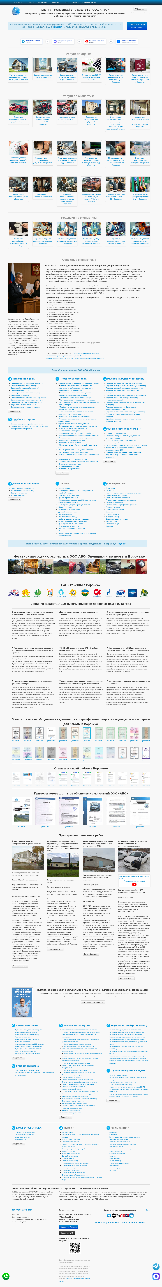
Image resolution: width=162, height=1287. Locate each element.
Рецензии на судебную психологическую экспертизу (126, 395)
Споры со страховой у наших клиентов (121, 440)
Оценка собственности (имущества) (25, 388)
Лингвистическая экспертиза (69, 430)
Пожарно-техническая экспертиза (71, 440)
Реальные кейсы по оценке (116, 495)
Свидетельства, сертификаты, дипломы (121, 504)
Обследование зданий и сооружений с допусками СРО (80, 1091)
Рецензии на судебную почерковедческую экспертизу (127, 1037)
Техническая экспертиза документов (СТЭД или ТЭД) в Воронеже (67, 160)
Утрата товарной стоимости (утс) (119, 443)
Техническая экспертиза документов (72, 428)
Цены (66, 2)
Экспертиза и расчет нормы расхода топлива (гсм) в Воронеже (140, 196)
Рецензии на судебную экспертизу (125, 378)
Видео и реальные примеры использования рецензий (127, 1058)
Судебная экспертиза (23, 419)
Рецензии (55, 2)
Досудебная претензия (20, 493)
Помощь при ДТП (113, 514)
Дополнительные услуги (25, 483)
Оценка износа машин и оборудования (73, 423)
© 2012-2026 (27, 1210)
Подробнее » (15, 411)
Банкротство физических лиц (22, 490)
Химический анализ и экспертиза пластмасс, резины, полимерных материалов (75, 412)
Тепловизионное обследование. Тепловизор (77, 400)
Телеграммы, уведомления (69, 509)
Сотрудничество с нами (115, 509)
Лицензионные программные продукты (121, 500)
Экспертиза (42, 2)
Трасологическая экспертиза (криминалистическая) (78, 454)
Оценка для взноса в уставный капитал (26, 402)
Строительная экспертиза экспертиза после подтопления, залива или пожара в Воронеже (140, 122)
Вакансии (109, 512)
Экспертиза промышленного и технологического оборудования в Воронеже (67, 199)
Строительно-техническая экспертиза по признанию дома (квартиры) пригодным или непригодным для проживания (75, 387)
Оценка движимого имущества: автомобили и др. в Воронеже (67, 77)
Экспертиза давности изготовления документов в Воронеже (42, 160)
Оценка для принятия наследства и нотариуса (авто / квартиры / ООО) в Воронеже (140, 78)
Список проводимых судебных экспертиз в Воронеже (66, 355)
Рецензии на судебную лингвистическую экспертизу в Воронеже (140, 241)
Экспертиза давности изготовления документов (76, 438)
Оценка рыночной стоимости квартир (25, 392)
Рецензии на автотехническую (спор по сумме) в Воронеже (116, 241)
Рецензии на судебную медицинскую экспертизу (125, 388)
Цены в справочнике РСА (68, 497)
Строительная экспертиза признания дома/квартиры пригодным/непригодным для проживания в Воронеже (115, 123)
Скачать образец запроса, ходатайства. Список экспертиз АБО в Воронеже (75, 358)
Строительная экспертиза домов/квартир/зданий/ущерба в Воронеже (91, 120)
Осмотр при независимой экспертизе (72, 521)
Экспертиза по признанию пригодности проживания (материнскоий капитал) (74, 393)
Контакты (75, 2)
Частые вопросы (64, 488)
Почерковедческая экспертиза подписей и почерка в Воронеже (18, 159)
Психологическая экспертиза (69, 464)
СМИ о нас (110, 490)
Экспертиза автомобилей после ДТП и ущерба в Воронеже (18, 119)
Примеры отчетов (65, 514)
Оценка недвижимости (20, 390)
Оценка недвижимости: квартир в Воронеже (43, 76)
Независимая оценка (23, 378)
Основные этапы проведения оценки (25, 407)
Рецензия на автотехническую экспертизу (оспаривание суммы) (122, 398)
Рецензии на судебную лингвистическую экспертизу (126, 385)
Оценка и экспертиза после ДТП (124, 428)
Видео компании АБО (114, 502)
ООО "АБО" (16, 1210)
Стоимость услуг (112, 523)
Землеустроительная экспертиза (71, 457)
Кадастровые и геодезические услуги (72, 459)
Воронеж (140, 8)
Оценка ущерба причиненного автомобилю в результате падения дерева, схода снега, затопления (123, 454)
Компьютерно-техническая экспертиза (73, 452)
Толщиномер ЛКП (18, 495)
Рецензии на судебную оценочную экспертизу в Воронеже (42, 241)
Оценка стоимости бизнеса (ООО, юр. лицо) (28, 397)
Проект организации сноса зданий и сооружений (77, 449)
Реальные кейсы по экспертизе (118, 497)
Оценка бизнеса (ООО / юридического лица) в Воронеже (91, 77)
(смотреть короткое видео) (134, 878)
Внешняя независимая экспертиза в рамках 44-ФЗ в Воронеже (115, 196)
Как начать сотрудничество (92, 1002)
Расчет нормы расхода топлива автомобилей (76, 433)
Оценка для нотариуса (20, 395)
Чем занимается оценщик (68, 526)
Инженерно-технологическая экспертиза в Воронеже (140, 160)
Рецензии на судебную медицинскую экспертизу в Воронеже (67, 241)
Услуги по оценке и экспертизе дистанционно (123, 493)
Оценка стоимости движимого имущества (27, 383)
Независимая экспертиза (73, 378)
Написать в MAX (67, 1233)
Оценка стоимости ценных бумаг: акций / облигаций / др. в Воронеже (115, 78)
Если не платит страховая (116, 433)
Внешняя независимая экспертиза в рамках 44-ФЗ (78, 461)
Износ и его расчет (65, 507)
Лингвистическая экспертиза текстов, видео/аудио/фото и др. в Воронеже (91, 161)
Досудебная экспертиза (67, 512)
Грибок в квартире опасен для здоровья (74, 519)
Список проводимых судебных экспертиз (27, 424)
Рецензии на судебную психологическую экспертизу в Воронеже (91, 241)
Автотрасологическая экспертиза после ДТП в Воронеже (67, 119)
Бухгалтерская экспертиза (68, 466)
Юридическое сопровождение (22, 488)
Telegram (58, 26)
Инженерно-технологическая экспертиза (74, 416)
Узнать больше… (19, 966)
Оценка (30, 2)
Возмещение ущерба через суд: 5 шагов (74, 504)
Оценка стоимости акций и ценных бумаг (27, 400)
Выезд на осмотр (112, 516)
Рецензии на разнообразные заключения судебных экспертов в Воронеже (18, 242)
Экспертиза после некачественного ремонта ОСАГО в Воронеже (43, 120)
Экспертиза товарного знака (69, 468)
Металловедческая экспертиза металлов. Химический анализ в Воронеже (115, 161)
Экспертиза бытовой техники (69, 442)
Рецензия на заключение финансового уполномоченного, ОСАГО (121, 408)
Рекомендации (111, 521)
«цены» (122, 543)
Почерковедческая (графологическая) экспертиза (77, 426)
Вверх (148, 1210)
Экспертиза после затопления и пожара (75, 397)
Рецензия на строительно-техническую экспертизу (125, 411)
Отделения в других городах (117, 519)
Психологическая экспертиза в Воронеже (43, 195)
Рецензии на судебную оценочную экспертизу (124, 383)
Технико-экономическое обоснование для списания (78, 435)
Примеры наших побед (67, 516)
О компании (110, 488)
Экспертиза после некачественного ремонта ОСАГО (126, 445)
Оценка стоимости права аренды (24, 385)
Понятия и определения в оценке (71, 528)
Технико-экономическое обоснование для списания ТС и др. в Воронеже (91, 197)
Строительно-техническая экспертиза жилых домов (78, 383)
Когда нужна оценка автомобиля (23, 404)
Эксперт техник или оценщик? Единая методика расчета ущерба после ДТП (77, 501)
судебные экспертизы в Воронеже (86, 353)
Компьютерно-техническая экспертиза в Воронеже (18, 196)
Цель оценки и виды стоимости (70, 523)
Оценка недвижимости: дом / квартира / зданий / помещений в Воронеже (18, 77)
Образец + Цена (137, 25)
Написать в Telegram (69, 1227)
